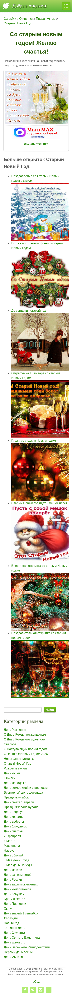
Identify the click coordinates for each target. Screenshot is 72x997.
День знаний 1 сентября (21, 913)
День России (13, 879)
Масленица (12, 845)
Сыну (8, 908)
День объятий (13, 855)
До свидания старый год (28, 310)
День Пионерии (15, 903)
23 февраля (12, 836)
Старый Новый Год (17, 23)
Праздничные (45, 18)
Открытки (26, 18)
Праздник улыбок (16, 797)
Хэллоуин (11, 918)
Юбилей (10, 778)
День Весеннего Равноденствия (27, 947)
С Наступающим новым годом (25, 749)
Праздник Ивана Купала (21, 807)
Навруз (9, 850)
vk (48, 990)
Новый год (11, 923)
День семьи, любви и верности (26, 787)
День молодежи (15, 783)
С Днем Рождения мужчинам (24, 739)
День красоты (13, 816)
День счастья (13, 831)
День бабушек (14, 894)
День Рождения (15, 729)
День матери (13, 870)
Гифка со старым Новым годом (33, 440)
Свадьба (10, 744)
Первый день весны (18, 952)
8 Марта (9, 841)
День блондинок (15, 826)
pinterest (33, 990)
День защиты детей (17, 874)
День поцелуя (13, 812)
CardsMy (10, 18)
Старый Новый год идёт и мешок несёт (39, 503)
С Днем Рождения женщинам (25, 734)
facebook (25, 990)
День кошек (12, 773)
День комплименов (17, 889)
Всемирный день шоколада (23, 792)
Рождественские (15, 768)
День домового (14, 942)
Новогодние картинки (19, 758)
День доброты (14, 821)
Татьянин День (14, 928)
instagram (41, 990)
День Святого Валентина (22, 937)
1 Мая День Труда (16, 860)
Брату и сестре (14, 899)
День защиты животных (21, 884)
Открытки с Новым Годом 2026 (26, 754)
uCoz (36, 981)
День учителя (13, 957)
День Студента (14, 932)
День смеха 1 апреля (19, 802)
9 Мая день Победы (18, 865)
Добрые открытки (29, 5)
